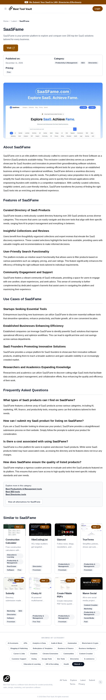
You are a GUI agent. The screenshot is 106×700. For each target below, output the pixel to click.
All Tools (63, 680)
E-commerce (89, 659)
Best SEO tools (13, 492)
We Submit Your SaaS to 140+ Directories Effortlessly (55, 2)
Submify (10, 593)
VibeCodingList (39, 539)
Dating (34, 659)
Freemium (37, 570)
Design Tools (47, 659)
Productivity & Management (66, 63)
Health (66, 664)
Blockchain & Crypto (90, 643)
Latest (14, 21)
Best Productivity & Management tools (24, 489)
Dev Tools (61, 659)
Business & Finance (66, 648)
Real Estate (11, 566)
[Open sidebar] (5, 8)
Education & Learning (32, 664)
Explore (73, 680)
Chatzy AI (36, 593)
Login (97, 9)
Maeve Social (89, 593)
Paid (86, 622)
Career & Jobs (19, 654)
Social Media (89, 618)
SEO (83, 63)
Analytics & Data (39, 643)
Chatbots (33, 654)
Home (6, 21)
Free (9, 72)
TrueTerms (88, 539)
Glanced (61, 539)
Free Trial (36, 622)
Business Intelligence (87, 648)
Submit (92, 680)
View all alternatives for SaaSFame (24, 502)
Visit (9, 48)
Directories (92, 63)
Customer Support (19, 659)
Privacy (82, 684)
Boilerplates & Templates (43, 648)
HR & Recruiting (52, 664)
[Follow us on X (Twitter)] (100, 682)
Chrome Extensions (50, 654)
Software (10, 570)
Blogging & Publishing (19, 648)
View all (77, 664)
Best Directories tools (16, 494)
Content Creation (90, 605)
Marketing (11, 611)
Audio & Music (56, 643)
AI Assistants (13, 643)
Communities (68, 654)
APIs (25, 643)
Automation (72, 643)
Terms (72, 684)
